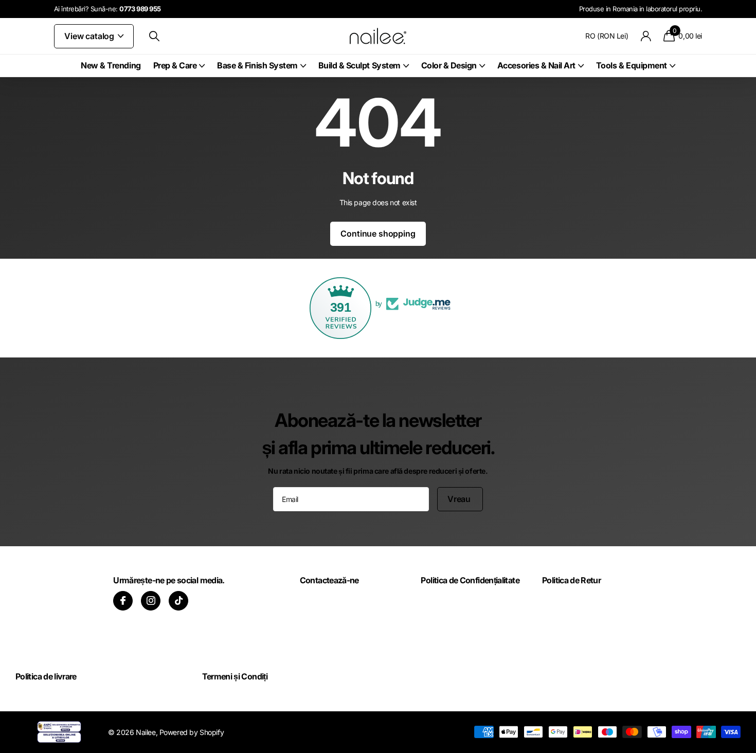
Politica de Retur (571, 580)
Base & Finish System (257, 65)
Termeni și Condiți (234, 676)
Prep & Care (175, 65)
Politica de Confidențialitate (470, 580)
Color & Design (449, 65)
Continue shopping (377, 233)
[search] (154, 36)
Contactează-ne (329, 580)
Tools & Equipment (631, 65)
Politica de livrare (46, 676)
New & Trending (110, 65)
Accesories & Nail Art (536, 65)
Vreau (460, 499)
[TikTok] (178, 601)
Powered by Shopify (191, 732)
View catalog (90, 36)
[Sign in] (645, 36)
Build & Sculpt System (359, 65)
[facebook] (123, 601)
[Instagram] (150, 601)
